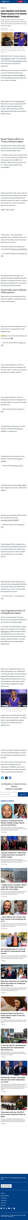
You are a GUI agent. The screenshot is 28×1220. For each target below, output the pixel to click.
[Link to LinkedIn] (14, 1208)
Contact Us (3, 1205)
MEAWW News (4, 1177)
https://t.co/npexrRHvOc (19, 249)
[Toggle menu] (25, 1)
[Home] (5, 1)
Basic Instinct (22, 485)
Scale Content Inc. (17, 1177)
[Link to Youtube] (9, 1208)
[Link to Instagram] (4, 1208)
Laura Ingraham (5, 58)
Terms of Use (3, 1202)
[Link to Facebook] (1, 1208)
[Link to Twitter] (6, 1208)
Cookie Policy (3, 1200)
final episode (19, 101)
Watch (21, 1)
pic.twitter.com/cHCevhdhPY (10, 520)
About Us (3, 1193)
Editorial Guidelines (5, 1195)
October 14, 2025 (18, 465)
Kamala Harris (5, 631)
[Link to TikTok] (11, 1208)
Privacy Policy (4, 1198)
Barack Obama (17, 61)
